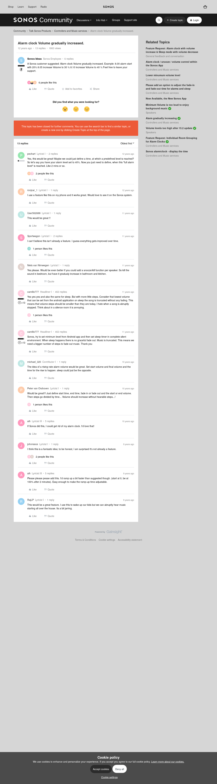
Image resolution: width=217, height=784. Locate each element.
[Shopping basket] (205, 7)
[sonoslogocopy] (108, 7)
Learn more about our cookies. (167, 761)
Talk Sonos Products (40, 30)
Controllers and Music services (70, 30)
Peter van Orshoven (38, 388)
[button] (175, 20)
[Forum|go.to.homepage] (43, 20)
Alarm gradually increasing (161, 118)
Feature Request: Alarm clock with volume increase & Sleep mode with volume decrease (172, 50)
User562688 (34, 213)
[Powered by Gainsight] (108, 532)
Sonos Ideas (34, 58)
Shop (11, 6)
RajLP (30, 499)
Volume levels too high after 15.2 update (169, 128)
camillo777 (33, 291)
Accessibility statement (130, 539)
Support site (130, 20)
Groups (116, 20)
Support (32, 6)
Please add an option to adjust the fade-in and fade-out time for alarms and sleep (170, 86)
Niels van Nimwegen (38, 265)
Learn (21, 6)
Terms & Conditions (85, 539)
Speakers (151, 112)
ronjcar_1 (32, 190)
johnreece (32, 444)
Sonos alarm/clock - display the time (167, 151)
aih (29, 421)
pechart (31, 153)
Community (20, 30)
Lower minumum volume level (163, 75)
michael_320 (34, 361)
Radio (44, 6)
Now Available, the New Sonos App (166, 98)
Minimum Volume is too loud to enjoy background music (167, 106)
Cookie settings (107, 539)
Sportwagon (33, 236)
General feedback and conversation (165, 56)
